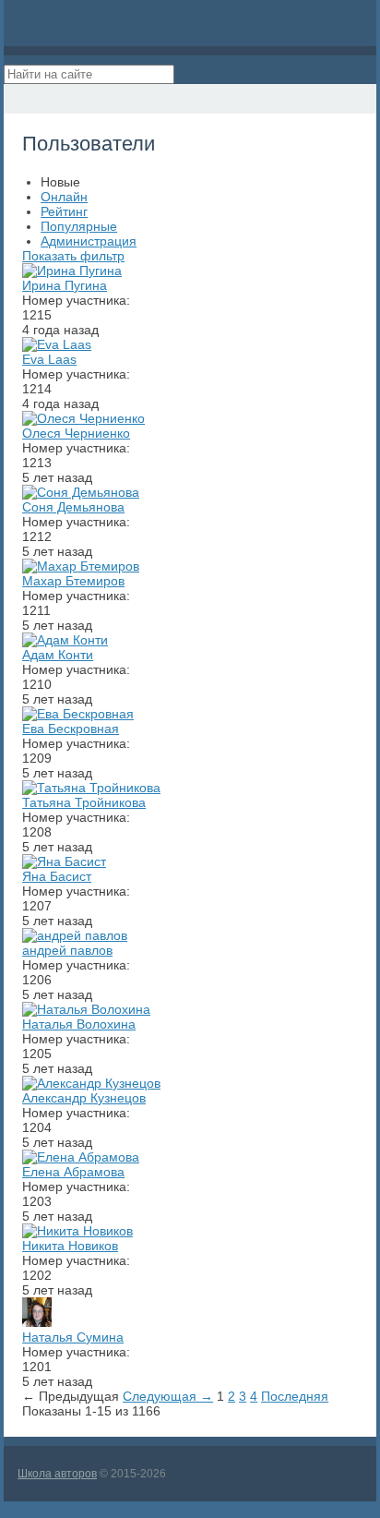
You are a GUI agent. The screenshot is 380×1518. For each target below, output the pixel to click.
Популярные (79, 226)
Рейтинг (64, 211)
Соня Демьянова (73, 507)
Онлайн (64, 196)
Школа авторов (57, 1473)
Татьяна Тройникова (84, 802)
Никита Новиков (70, 1245)
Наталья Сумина (73, 1337)
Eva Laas (49, 359)
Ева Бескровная (70, 728)
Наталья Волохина (79, 1024)
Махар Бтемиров (73, 580)
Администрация (89, 241)
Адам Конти (57, 654)
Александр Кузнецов (84, 1097)
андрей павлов (67, 950)
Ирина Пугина (64, 285)
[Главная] (20, 99)
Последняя (294, 1396)
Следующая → (168, 1396)
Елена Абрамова (73, 1171)
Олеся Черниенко (76, 433)
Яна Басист (56, 876)
